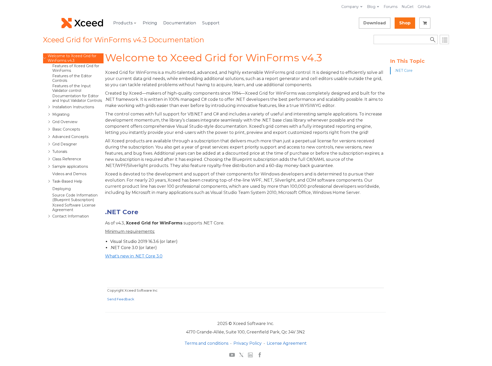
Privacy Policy (247, 343)
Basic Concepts (66, 129)
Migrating (60, 114)
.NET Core (404, 70)
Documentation (179, 23)
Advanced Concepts (70, 136)
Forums (390, 6)
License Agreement (287, 343)
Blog (371, 6)
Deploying (61, 188)
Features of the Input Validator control (71, 88)
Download (374, 23)
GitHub (424, 6)
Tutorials (59, 151)
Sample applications (70, 166)
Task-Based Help (67, 181)
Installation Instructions (73, 107)
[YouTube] (232, 355)
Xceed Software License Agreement (74, 207)
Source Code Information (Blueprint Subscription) (75, 197)
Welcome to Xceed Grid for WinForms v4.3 (72, 58)
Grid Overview (64, 122)
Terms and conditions (206, 343)
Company (350, 6)
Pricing (150, 23)
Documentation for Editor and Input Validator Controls (77, 98)
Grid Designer (64, 144)
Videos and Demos (69, 174)
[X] (241, 355)
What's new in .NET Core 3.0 (133, 256)
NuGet (408, 6)
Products (122, 23)
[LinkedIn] (250, 355)
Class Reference (66, 159)
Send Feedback (120, 299)
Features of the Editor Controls (72, 78)
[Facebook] (259, 355)
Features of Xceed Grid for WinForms (75, 68)
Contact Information (70, 216)
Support (211, 23)
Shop (405, 23)
